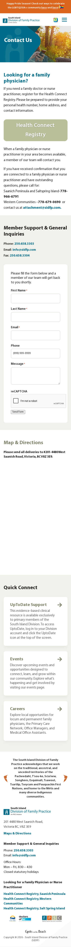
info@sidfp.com (24, 250)
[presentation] (38, 401)
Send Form (18, 412)
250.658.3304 (19, 255)
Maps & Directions (17, 833)
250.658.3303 (24, 244)
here (44, 7)
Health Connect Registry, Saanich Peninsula (35, 894)
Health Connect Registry (35, 130)
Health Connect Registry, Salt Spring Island (35, 908)
